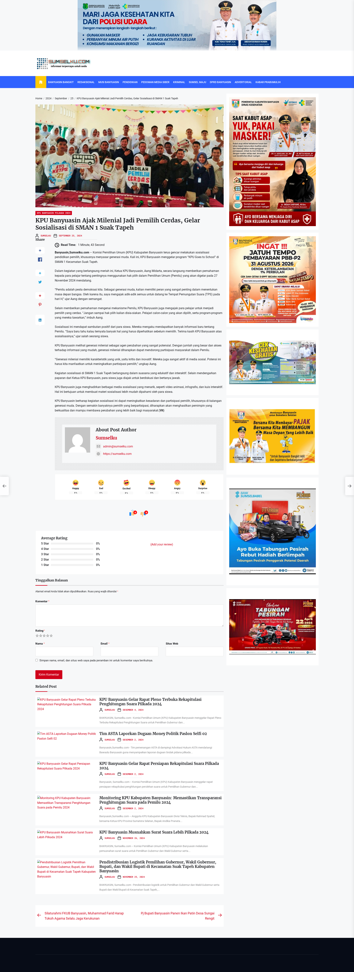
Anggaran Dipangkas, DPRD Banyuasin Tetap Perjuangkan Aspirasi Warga (150, 827)
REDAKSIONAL (86, 82)
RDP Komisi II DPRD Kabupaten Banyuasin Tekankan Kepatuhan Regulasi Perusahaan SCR (159, 799)
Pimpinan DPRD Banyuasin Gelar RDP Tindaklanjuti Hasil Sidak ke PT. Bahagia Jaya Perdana (161, 938)
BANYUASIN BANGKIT (61, 82)
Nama (40, 643)
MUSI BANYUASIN (108, 82)
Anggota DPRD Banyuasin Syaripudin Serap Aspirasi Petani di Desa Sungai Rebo (153, 882)
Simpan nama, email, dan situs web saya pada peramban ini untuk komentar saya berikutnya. (96, 660)
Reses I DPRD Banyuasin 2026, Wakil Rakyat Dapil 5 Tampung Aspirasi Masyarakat (155, 855)
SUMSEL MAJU (197, 82)
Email (105, 643)
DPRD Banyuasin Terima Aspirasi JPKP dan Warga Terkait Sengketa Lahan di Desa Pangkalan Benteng (166, 965)
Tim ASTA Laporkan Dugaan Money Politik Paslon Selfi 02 (153, 733)
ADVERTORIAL (243, 82)
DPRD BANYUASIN (220, 82)
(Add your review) (161, 544)
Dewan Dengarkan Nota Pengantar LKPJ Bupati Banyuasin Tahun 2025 (148, 772)
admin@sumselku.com (118, 446)
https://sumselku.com (117, 454)
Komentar (42, 601)
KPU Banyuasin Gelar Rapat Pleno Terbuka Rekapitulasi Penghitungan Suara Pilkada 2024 (150, 701)
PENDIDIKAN (130, 82)
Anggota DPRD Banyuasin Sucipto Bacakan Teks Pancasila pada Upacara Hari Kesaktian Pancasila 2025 (166, 910)
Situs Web (172, 643)
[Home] (41, 82)
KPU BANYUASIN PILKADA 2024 (53, 212)
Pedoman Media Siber (155, 82)
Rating (40, 630)
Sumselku (46, 235)
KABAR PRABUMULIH (268, 82)
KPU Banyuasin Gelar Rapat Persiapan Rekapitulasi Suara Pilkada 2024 (159, 765)
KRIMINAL (179, 82)
